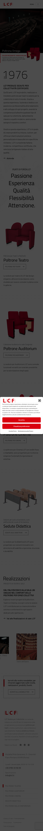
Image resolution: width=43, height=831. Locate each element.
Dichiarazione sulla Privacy (25, 431)
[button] (39, 400)
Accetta (21, 420)
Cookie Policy (13, 431)
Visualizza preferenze (21, 426)
